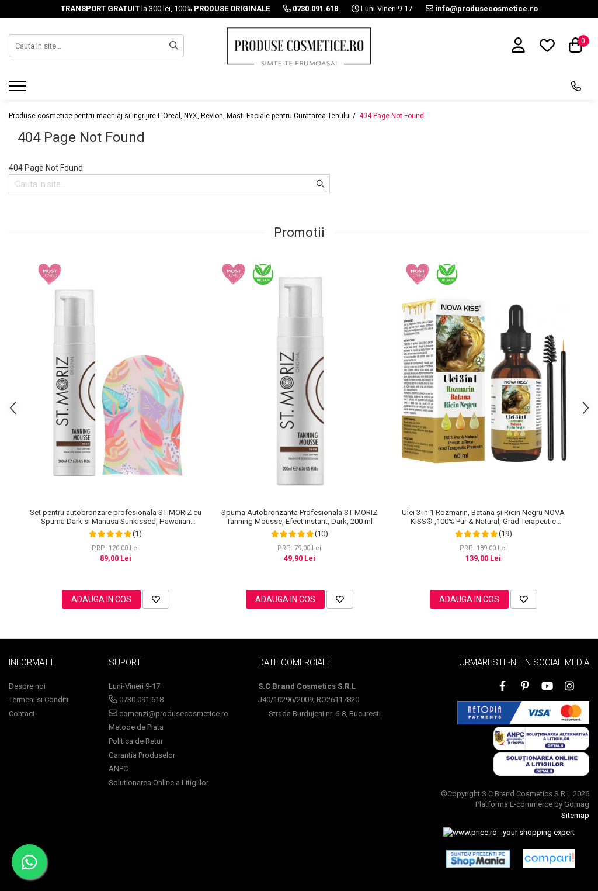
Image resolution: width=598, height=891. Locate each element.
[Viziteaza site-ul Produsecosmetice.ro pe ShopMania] (478, 859)
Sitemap (575, 815)
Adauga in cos (101, 599)
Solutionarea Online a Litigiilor (158, 782)
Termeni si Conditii (39, 699)
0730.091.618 (140, 699)
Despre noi (27, 686)
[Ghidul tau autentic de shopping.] (549, 858)
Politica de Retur (136, 741)
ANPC (118, 768)
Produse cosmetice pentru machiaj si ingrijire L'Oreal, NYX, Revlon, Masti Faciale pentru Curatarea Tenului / (183, 116)
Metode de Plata (136, 727)
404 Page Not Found (391, 116)
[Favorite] (155, 599)
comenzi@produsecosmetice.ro (172, 713)
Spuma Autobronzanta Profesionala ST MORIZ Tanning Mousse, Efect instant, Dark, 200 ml (299, 517)
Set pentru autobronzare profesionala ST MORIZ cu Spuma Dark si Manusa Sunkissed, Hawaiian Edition (115, 517)
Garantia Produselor (142, 755)
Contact (22, 713)
